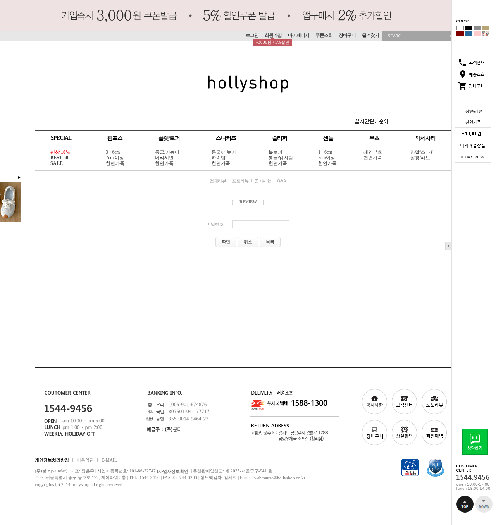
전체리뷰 (218, 180)
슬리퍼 (279, 138)
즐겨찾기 (370, 35)
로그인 (252, 35)
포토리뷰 (240, 180)
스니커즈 (226, 138)
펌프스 (114, 138)
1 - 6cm (325, 152)
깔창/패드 (420, 158)
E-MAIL (109, 459)
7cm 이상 (115, 158)
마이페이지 (298, 35)
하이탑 (219, 158)
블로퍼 (275, 152)
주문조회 (323, 35)
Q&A (281, 180)
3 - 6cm (113, 152)
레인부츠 (372, 152)
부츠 (374, 138)
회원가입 (273, 35)
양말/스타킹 (422, 152)
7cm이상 (326, 158)
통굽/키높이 (167, 152)
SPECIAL (61, 138)
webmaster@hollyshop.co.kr (279, 477)
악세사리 (425, 138)
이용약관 (85, 459)
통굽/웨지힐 (281, 158)
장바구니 (347, 35)
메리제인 (164, 158)
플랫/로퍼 (169, 138)
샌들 (328, 138)
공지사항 (263, 180)
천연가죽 (115, 163)
